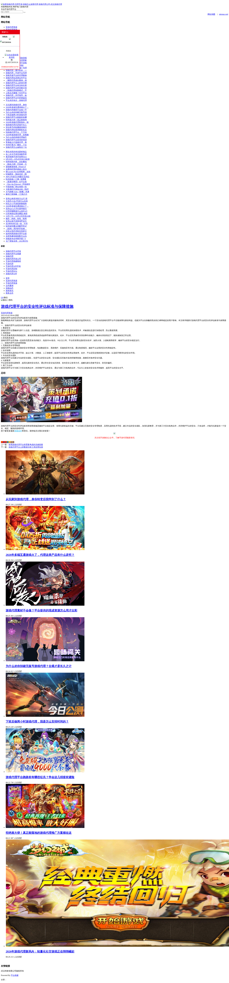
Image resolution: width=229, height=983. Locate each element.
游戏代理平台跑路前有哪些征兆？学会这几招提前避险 (40, 777)
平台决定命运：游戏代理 (16, 100)
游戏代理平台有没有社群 (16, 85)
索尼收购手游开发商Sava (16, 157)
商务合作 (9, 293)
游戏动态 (9, 288)
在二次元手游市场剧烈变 (16, 154)
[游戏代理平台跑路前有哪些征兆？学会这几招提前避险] (45, 772)
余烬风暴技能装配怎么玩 (16, 236)
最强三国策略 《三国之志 (16, 194)
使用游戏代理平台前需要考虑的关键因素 (26, 445)
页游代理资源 (11, 27)
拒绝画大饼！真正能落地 (16, 120)
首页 (8, 278)
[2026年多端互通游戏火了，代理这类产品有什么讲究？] (45, 549)
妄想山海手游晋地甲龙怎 (16, 221)
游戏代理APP (11, 274)
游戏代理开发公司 (13, 259)
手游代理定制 (11, 269)
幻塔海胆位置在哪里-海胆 (16, 214)
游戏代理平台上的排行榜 (16, 83)
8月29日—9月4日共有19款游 (18, 159)
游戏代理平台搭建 (13, 254)
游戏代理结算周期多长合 (16, 130)
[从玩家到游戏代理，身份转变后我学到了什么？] (45, 494)
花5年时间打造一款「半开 (17, 224)
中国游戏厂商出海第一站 (16, 187)
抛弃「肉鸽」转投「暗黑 (16, 219)
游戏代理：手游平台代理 (16, 73)
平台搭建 (14, 975)
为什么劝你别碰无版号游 (16, 112)
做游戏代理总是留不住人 (16, 125)
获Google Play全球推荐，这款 (18, 172)
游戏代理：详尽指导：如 (16, 95)
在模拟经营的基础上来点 (16, 169)
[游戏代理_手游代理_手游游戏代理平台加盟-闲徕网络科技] (31, 4)
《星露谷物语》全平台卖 (16, 182)
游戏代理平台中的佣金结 (16, 98)
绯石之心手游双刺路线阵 (16, 204)
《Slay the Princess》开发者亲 (18, 184)
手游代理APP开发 (13, 266)
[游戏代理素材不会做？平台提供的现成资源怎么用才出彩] (45, 605)
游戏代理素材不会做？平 (16, 110)
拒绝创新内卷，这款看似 (16, 162)
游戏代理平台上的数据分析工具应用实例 (26, 447)
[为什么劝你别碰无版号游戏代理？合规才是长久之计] (45, 661)
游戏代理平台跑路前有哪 (16, 117)
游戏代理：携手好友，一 (16, 70)
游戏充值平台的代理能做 (16, 75)
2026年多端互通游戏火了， (17, 107)
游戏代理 (9, 256)
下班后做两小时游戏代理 (16, 115)
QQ (2, 298)
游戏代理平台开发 (13, 251)
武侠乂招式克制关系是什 (16, 231)
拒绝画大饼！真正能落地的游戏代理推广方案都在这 (39, 832)
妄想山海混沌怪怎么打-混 (16, 199)
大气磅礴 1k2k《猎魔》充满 (17, 192)
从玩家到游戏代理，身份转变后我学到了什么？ (36, 499)
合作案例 (9, 286)
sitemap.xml (223, 14)
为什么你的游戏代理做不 (16, 137)
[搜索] (24, 12)
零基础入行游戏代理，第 (16, 142)
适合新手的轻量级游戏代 (16, 127)
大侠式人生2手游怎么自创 (17, 201)
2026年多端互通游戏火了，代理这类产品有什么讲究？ (40, 554)
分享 (11, 442)
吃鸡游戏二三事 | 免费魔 (16, 179)
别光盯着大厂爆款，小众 (16, 145)
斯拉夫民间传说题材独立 (16, 152)
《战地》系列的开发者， (16, 229)
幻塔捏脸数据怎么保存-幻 (16, 211)
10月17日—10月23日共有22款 (18, 216)
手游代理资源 (11, 30)
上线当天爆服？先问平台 (16, 93)
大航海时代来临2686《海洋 (17, 189)
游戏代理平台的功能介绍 (16, 88)
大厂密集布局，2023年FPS (17, 241)
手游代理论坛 (11, 271)
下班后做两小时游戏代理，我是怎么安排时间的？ (37, 721)
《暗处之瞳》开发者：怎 (16, 164)
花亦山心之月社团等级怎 (16, 209)
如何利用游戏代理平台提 (16, 234)
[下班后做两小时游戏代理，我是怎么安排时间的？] (45, 716)
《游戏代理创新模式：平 (16, 90)
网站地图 (211, 14)
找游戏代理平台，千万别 (16, 132)
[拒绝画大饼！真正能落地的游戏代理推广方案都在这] (45, 827)
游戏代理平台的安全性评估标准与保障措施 (37, 306)
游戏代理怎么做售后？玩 (16, 147)
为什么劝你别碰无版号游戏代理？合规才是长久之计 (39, 666)
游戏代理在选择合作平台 (16, 78)
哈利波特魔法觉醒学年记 (16, 226)
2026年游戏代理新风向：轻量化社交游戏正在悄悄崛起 (40, 951)
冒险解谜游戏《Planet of (16, 167)
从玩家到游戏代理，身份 (16, 105)
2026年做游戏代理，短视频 (17, 135)
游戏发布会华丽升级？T (16, 239)
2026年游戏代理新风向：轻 (17, 122)
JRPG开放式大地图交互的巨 (17, 177)
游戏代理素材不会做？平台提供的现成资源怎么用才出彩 (41, 610)
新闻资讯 (9, 291)
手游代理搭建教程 (13, 261)
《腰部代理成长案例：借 (16, 80)
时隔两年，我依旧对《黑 (16, 174)
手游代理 (9, 264)
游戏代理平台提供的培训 (16, 140)
